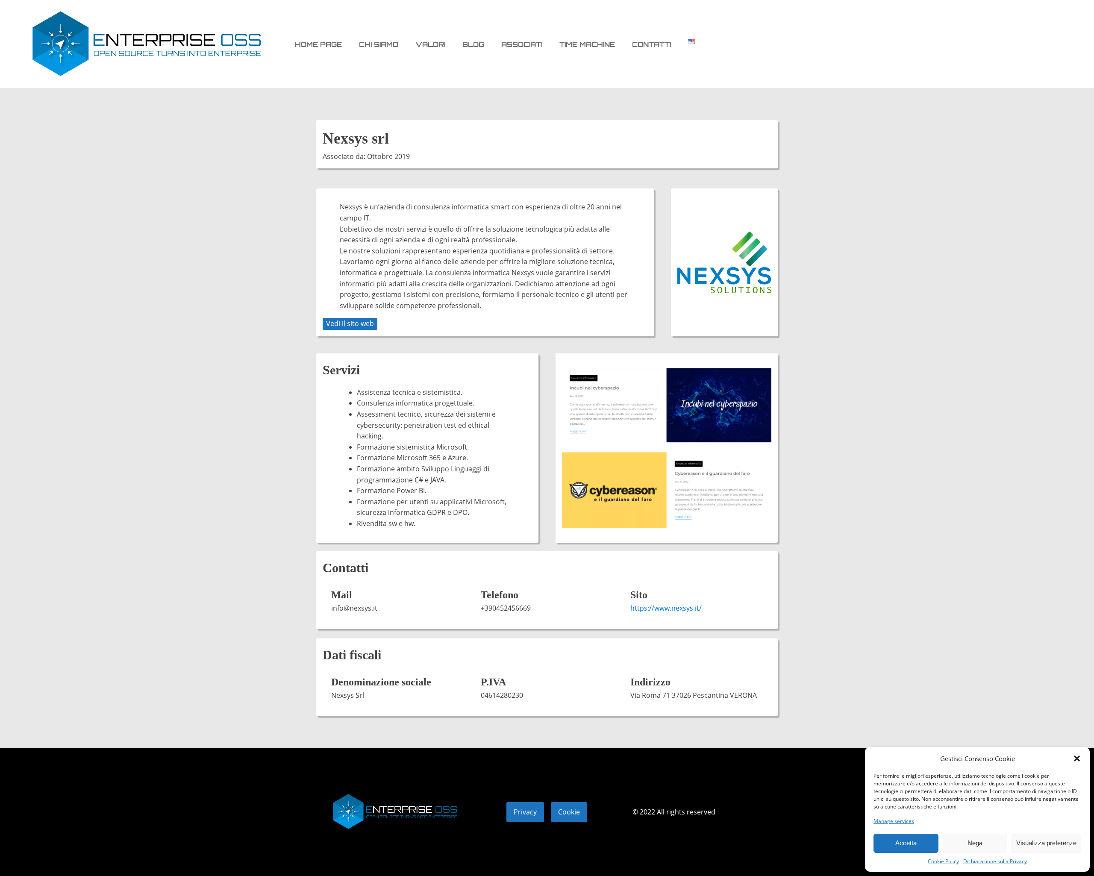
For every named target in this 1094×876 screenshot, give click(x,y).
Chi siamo (378, 44)
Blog (473, 44)
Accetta (906, 843)
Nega (975, 843)
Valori (430, 44)
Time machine (587, 44)
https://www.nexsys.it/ (666, 608)
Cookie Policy (943, 861)
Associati (521, 44)
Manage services (893, 821)
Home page (318, 44)
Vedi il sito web (350, 323)
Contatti (651, 44)
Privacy (525, 812)
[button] (1077, 758)
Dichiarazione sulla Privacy (995, 861)
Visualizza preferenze (1046, 843)
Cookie (569, 812)
